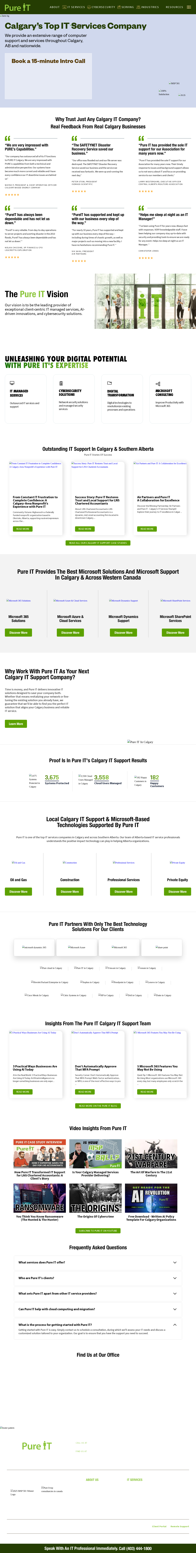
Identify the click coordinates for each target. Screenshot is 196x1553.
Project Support (134, 1506)
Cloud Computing (167, 1497)
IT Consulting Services (137, 1497)
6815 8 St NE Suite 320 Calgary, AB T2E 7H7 (90, 1459)
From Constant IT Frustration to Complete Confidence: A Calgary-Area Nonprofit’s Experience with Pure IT (35, 502)
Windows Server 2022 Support (173, 1506)
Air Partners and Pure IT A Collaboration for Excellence (158, 498)
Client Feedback (93, 1506)
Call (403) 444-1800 (135, 1548)
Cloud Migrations (167, 1493)
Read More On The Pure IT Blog (98, 1105)
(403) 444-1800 (86, 1447)
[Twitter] (32, 1462)
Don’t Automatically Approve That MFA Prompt (96, 1067)
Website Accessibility (180, 1540)
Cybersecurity (103, 7)
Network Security (135, 1510)
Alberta (153, 184)
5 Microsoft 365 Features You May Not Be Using (157, 1067)
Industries (150, 7)
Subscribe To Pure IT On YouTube (98, 1230)
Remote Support (180, 1526)
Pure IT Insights (93, 1497)
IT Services (76, 7)
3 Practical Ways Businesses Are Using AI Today (35, 1067)
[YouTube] (51, 1462)
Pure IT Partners (93, 1501)
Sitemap (150, 1540)
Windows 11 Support (169, 1501)
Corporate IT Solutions (138, 1493)
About (55, 7)
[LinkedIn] (41, 1462)
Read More (24, 529)
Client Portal (159, 1526)
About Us (92, 1479)
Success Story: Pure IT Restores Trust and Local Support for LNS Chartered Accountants (97, 500)
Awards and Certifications (98, 1493)
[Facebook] (23, 1462)
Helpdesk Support (135, 1501)
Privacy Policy (162, 1540)
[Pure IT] (17, 7)
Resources (174, 7)
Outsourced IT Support (138, 1488)
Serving (128, 7)
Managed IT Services (168, 1488)
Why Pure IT (91, 1488)
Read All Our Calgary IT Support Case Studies (98, 543)
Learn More (18, 724)
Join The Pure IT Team (96, 1510)
